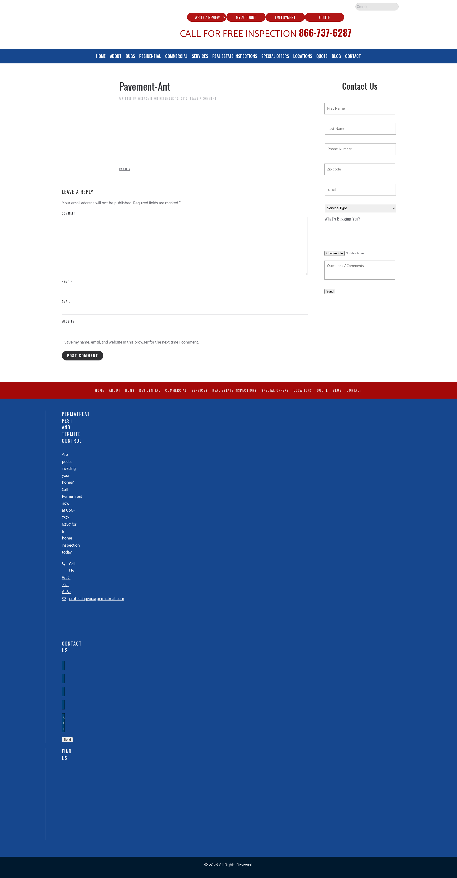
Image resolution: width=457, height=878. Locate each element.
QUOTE (324, 17)
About (115, 56)
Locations (302, 56)
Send (329, 291)
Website (68, 321)
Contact (353, 56)
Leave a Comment (203, 98)
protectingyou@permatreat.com (96, 598)
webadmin (145, 98)
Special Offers (275, 56)
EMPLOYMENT (285, 17)
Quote (322, 56)
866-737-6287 (325, 32)
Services (200, 56)
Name (67, 282)
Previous (124, 169)
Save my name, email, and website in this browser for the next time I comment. (132, 342)
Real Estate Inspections (234, 56)
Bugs (130, 56)
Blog (336, 56)
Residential (150, 56)
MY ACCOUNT (246, 17)
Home (101, 56)
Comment (69, 213)
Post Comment (82, 356)
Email (67, 301)
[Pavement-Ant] (155, 133)
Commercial (176, 56)
